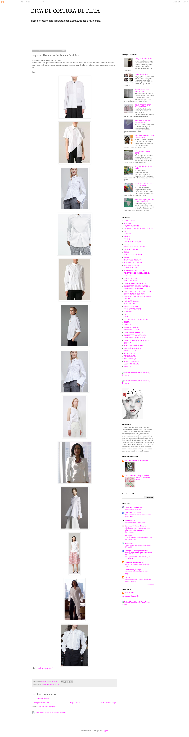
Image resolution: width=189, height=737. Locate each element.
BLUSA (126, 244)
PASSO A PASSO (130, 221)
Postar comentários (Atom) (47, 706)
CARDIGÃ (127, 325)
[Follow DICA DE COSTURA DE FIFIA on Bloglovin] (132, 418)
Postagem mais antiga (108, 703)
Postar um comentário (43, 698)
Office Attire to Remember (133, 509)
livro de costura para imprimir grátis (142, 90)
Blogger (104, 731)
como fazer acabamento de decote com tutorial (144, 200)
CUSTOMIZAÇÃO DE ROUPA (134, 294)
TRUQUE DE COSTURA (143, 59)
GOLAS (126, 252)
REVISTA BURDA (130, 356)
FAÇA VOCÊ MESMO (131, 226)
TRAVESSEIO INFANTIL (132, 361)
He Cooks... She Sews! (133, 513)
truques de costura (141, 74)
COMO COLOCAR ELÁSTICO (134, 332)
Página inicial (75, 703)
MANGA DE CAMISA (131, 301)
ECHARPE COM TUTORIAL (134, 345)
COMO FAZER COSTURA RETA (135, 283)
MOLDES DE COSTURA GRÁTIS (135, 247)
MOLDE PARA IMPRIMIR (132, 309)
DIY (125, 231)
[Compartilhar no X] (67, 682)
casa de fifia (129, 593)
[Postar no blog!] (64, 682)
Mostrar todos (150, 584)
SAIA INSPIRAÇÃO (130, 359)
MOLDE (127, 239)
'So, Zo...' (128, 577)
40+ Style (128, 536)
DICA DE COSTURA (131, 249)
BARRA (126, 317)
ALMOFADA (128, 311)
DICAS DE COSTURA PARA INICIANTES (138, 229)
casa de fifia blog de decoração (136, 461)
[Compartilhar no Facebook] (69, 682)
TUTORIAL (128, 223)
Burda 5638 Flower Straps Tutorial (135, 522)
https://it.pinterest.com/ (43, 668)
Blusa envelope (129, 532)
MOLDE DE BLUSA (131, 306)
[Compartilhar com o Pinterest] (72, 682)
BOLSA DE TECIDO (131, 268)
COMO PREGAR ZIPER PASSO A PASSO (143, 106)
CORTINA (127, 343)
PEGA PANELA (129, 353)
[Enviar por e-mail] (62, 682)
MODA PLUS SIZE (130, 351)
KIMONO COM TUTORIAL (133, 255)
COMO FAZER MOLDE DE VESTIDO (137, 286)
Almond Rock (130, 520)
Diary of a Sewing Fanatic (134, 562)
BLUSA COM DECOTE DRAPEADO (136, 319)
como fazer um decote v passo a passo (143, 121)
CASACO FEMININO (131, 327)
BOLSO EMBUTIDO (131, 278)
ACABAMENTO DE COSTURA (134, 270)
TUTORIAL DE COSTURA (133, 263)
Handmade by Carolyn (133, 570)
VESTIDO (127, 234)
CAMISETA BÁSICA (48, 685)
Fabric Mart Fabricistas (133, 507)
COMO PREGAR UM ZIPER (133, 289)
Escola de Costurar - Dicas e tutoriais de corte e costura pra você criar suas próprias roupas (138, 528)
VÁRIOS (127, 236)
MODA (57, 685)
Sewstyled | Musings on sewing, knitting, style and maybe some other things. (138, 553)
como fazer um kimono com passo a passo (144, 137)
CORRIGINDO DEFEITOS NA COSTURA (138, 291)
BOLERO (127, 322)
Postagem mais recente (41, 703)
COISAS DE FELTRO (131, 330)
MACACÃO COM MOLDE (133, 348)
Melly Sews (129, 543)
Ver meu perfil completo (130, 596)
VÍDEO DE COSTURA (131, 265)
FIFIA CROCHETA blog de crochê (137, 476)
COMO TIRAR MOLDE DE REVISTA (136, 340)
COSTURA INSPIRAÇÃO (132, 242)
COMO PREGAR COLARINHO (134, 338)
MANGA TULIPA (129, 304)
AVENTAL (127, 314)
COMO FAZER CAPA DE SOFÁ (135, 335)
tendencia (127, 366)
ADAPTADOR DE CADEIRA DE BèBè (137, 273)
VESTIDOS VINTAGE (131, 364)
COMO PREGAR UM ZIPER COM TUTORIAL (144, 185)
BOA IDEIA (128, 276)
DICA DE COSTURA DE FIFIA (65, 11)
